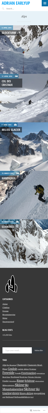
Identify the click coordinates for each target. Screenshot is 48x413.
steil (3, 397)
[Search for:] (16, 8)
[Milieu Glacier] (24, 146)
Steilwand (10, 397)
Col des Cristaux (7, 83)
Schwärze (8, 227)
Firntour (32, 369)
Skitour (29, 389)
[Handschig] (24, 195)
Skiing (4, 318)
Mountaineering (8, 314)
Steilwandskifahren (22, 397)
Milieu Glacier (11, 130)
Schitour (30, 381)
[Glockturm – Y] (24, 49)
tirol (31, 397)
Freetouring (28, 373)
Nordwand (15, 377)
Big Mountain (11, 365)
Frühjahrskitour (40, 373)
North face (23, 377)
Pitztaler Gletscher (34, 377)
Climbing (5, 307)
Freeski (18, 373)
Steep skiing (26, 393)
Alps (4, 365)
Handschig (8, 178)
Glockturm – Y (11, 33)
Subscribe (39, 350)
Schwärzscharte (39, 381)
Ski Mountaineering (15, 387)
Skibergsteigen (8, 385)
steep (15, 393)
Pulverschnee (12, 381)
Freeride (8, 372)
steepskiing (39, 393)
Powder (5, 381)
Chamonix (22, 364)
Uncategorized (8, 321)
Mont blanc (6, 377)
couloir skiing (23, 369)
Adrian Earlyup (16, 3)
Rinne (20, 381)
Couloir (12, 369)
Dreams (5, 311)
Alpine (5, 304)
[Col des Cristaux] (24, 98)
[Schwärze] (24, 243)
